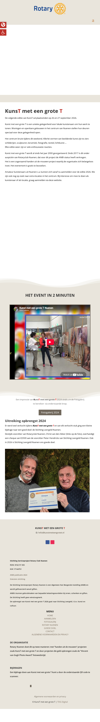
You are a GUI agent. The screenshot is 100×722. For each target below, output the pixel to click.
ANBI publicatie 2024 (18, 575)
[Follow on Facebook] (48, 542)
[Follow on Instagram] (52, 542)
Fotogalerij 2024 (50, 412)
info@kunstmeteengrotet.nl (51, 532)
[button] (3, 32)
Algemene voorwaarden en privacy (50, 696)
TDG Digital (62, 702)
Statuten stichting (17, 579)
